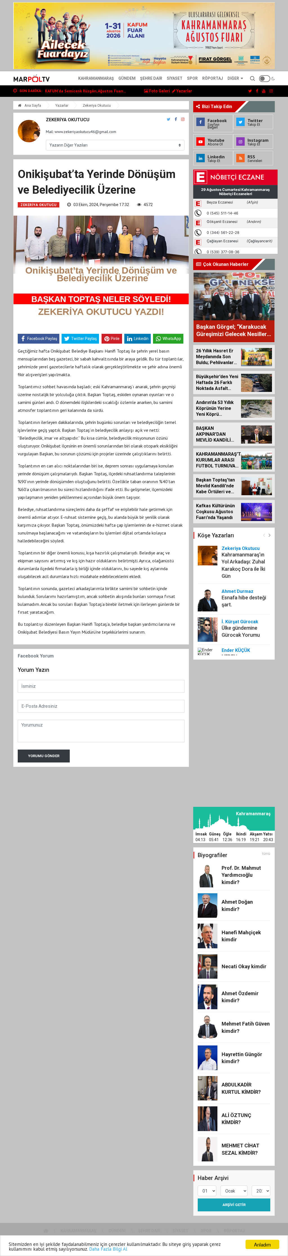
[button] (269, 534)
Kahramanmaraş (96, 78)
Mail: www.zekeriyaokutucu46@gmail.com (81, 131)
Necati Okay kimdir (244, 966)
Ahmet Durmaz (237, 591)
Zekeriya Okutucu (97, 105)
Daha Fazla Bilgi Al (108, 1249)
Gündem (127, 78)
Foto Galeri (159, 91)
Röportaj (212, 78)
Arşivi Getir (234, 1205)
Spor (192, 78)
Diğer (233, 78)
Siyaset (175, 78)
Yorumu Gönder (43, 756)
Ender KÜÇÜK (236, 650)
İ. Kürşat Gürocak (240, 621)
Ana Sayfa (32, 105)
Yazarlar (184, 91)
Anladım (262, 1244)
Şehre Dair (151, 78)
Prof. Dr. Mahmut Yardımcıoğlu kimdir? (241, 875)
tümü (266, 854)
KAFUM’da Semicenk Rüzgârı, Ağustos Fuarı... (85, 90)
